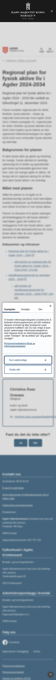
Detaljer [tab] (25, 309)
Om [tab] (40, 309)
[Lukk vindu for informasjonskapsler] (50, 306)
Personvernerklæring (15, 343)
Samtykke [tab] (9, 309)
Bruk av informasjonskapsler (19, 344)
